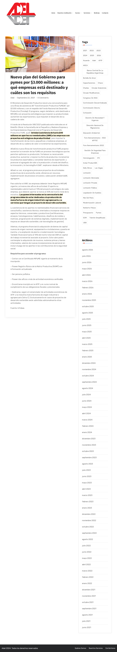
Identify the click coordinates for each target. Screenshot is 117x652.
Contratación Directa (91, 108)
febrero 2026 (87, 288)
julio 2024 (86, 395)
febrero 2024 (87, 426)
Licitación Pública (90, 188)
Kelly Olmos (87, 168)
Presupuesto (88, 213)
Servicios (87, 13)
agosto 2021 (87, 615)
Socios (77, 13)
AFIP (100, 61)
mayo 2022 (87, 558)
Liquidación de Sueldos (92, 193)
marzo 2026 (87, 281)
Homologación (88, 158)
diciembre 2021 (88, 590)
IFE (98, 158)
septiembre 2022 (89, 533)
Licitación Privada (90, 183)
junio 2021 (86, 627)
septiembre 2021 (89, 608)
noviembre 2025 (89, 300)
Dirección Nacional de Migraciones (94, 126)
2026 (99, 55)
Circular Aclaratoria (99, 88)
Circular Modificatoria (91, 93)
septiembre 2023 (89, 457)
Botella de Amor (89, 78)
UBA (85, 223)
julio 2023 (86, 470)
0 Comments (43, 98)
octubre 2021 (87, 602)
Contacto (105, 13)
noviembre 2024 (89, 369)
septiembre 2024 (89, 382)
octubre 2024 (88, 376)
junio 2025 (86, 325)
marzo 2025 (87, 344)
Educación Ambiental (91, 133)
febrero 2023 (87, 501)
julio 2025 (86, 319)
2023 (98, 51)
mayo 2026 (87, 269)
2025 (92, 55)
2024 (85, 55)
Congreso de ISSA (90, 98)
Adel (12, 98)
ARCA (85, 65)
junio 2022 (86, 552)
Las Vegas (99, 168)
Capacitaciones (89, 83)
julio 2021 (86, 621)
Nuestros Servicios (96, 648)
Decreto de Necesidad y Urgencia (94, 119)
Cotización (87, 113)
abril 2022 (86, 564)
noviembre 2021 (89, 596)
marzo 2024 (87, 420)
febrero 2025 (87, 350)
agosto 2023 (87, 464)
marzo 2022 (87, 571)
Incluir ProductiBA (90, 163)
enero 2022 (87, 583)
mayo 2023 (87, 483)
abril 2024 (86, 413)
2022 (92, 51)
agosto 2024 (87, 388)
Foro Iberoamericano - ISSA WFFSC (95, 139)
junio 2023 (86, 476)
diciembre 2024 (89, 363)
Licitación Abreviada (91, 178)
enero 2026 (87, 294)
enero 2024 (87, 432)
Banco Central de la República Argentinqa (94, 71)
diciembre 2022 (89, 514)
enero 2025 (87, 357)
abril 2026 (86, 275)
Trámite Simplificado (97, 218)
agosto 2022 (87, 539)
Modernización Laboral (92, 203)
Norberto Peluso (89, 208)
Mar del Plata (88, 198)
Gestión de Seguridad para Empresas (94, 151)
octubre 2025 (88, 306)
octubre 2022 (88, 527)
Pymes (98, 213)
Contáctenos (110, 648)
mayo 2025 (87, 332)
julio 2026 (86, 256)
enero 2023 (87, 508)
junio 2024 (86, 401)
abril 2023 (86, 489)
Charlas (86, 88)
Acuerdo (86, 61)
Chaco (100, 83)
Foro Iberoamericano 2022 (93, 145)
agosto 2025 (87, 313)
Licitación (87, 173)
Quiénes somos (80, 648)
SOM (85, 218)
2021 (85, 51)
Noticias (97, 13)
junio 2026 (86, 262)
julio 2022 (86, 546)
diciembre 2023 (88, 439)
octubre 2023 (88, 451)
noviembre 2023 (89, 445)
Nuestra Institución (64, 13)
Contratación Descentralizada (95, 103)
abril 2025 (86, 338)
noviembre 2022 (89, 520)
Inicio (53, 13)
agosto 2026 (87, 250)
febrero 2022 (87, 577)
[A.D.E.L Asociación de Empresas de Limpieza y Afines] (21, 14)
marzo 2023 (87, 495)
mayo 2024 (87, 407)
